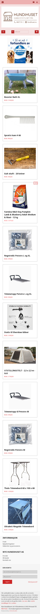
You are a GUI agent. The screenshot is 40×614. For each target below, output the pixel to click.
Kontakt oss (7, 560)
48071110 (4, 609)
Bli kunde (6, 558)
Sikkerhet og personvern (11, 546)
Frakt (4, 542)
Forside (5, 556)
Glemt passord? (32, 582)
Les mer (25, 601)
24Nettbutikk (13, 611)
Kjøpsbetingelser (8, 544)
